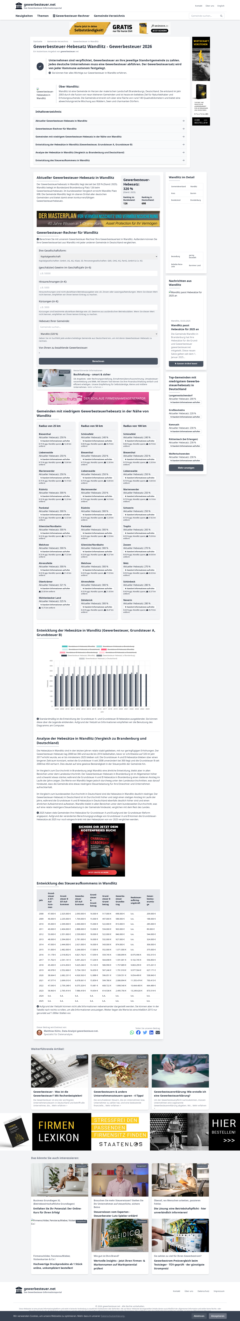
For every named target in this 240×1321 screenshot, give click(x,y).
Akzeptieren (217, 1316)
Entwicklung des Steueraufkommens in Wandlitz (63, 160)
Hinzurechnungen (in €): (53, 281)
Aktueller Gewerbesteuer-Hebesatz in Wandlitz (61, 120)
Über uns (210, 5)
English (221, 5)
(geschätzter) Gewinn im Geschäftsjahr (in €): (65, 267)
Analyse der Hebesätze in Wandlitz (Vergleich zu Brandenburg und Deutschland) (80, 152)
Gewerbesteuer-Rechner (72, 16)
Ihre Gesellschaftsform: (52, 250)
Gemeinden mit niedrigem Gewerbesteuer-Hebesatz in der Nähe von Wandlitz (79, 136)
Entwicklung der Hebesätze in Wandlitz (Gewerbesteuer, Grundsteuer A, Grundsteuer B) (84, 144)
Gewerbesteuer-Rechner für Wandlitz (56, 128)
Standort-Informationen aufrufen (56, 441)
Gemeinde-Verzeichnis (109, 16)
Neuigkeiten (24, 16)
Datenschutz (203, 1291)
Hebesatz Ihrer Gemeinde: (54, 321)
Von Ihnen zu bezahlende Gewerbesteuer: (63, 347)
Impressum (219, 1291)
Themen (43, 16)
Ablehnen (199, 1316)
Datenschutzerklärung (112, 1316)
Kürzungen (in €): (49, 301)
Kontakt (198, 5)
